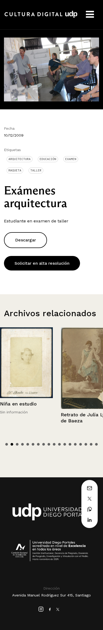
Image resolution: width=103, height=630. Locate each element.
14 (75, 444)
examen (70, 159)
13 (70, 444)
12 (64, 444)
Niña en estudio (18, 404)
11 (59, 444)
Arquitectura (19, 159)
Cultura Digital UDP (41, 17)
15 (80, 444)
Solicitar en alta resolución (42, 263)
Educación (48, 159)
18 (96, 444)
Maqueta (14, 170)
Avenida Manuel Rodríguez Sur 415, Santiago (51, 595)
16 (86, 444)
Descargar (25, 239)
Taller (35, 170)
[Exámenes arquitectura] (51, 69)
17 (91, 444)
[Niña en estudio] (26, 362)
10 (54, 444)
